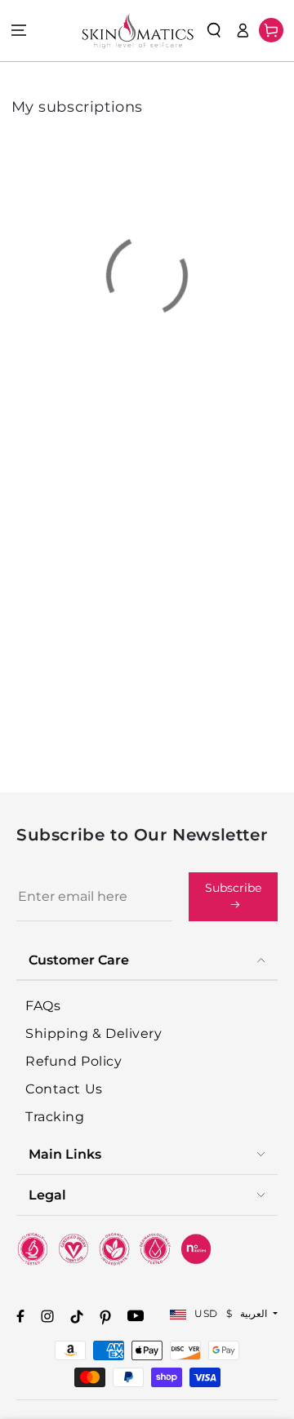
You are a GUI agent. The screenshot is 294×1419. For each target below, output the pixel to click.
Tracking (54, 1116)
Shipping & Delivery (93, 1033)
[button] (214, 30)
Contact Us (63, 1089)
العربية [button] (255, 1313)
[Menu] (19, 30)
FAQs (42, 1005)
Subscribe (233, 887)
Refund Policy (73, 1061)
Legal (47, 1195)
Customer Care (79, 960)
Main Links (65, 1154)
